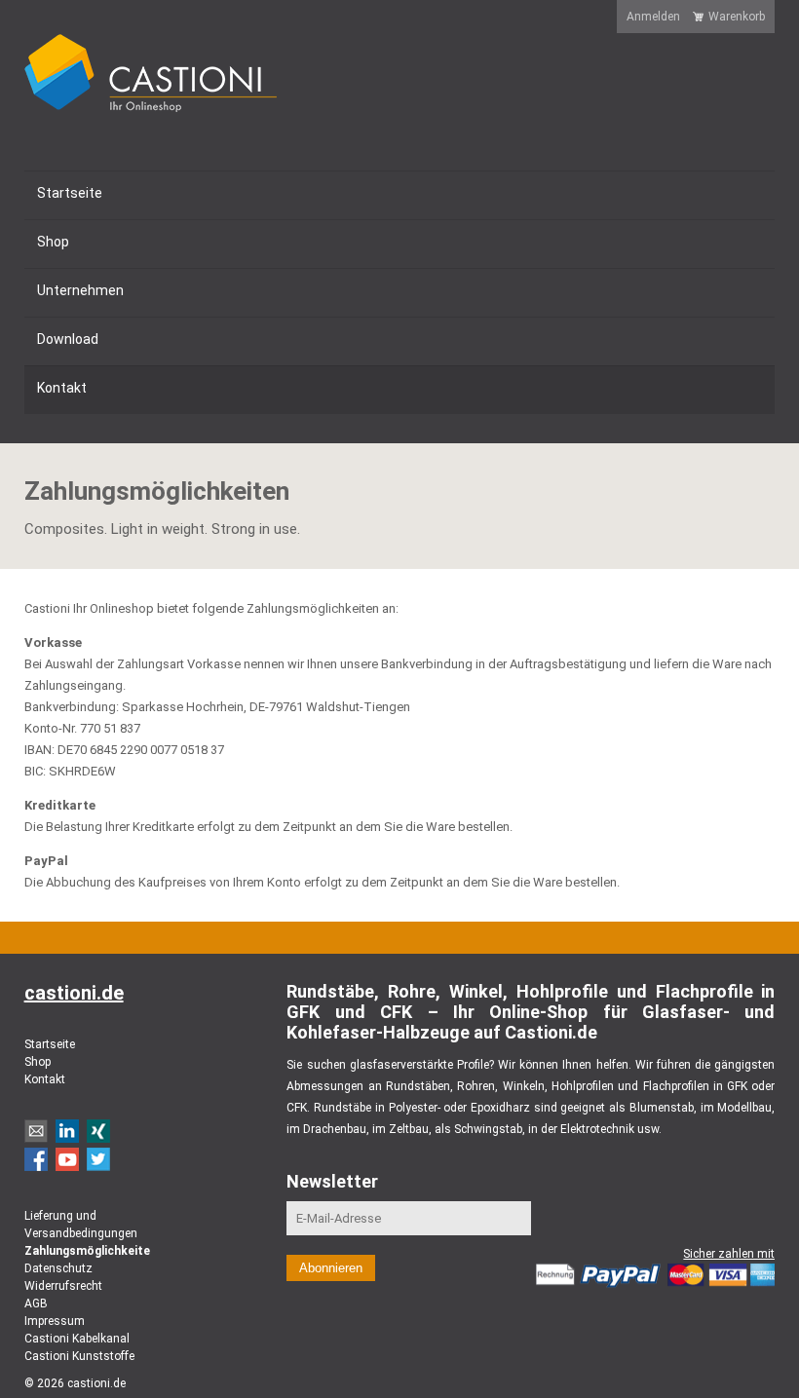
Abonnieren (330, 1268)
